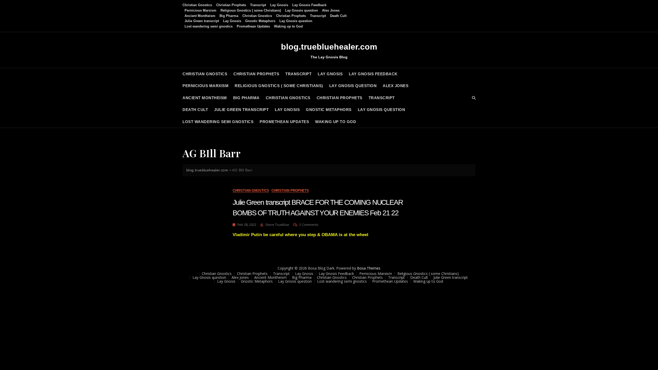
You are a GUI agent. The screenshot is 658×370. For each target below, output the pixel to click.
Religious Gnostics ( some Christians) (251, 10)
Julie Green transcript (202, 21)
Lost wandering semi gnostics (209, 26)
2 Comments (308, 224)
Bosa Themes (368, 268)
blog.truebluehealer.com (329, 46)
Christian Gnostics (197, 5)
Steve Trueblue (277, 224)
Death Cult (338, 16)
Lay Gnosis (279, 5)
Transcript (258, 5)
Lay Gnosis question (301, 10)
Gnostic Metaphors (260, 21)
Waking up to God (288, 26)
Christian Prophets (231, 5)
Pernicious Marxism (200, 10)
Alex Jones (331, 10)
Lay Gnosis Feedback (309, 5)
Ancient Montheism (200, 16)
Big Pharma (229, 16)
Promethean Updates (253, 26)
